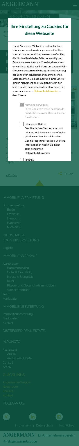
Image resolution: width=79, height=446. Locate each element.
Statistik (29, 159)
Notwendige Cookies (37, 104)
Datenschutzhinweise (46, 90)
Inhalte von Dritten (35, 124)
